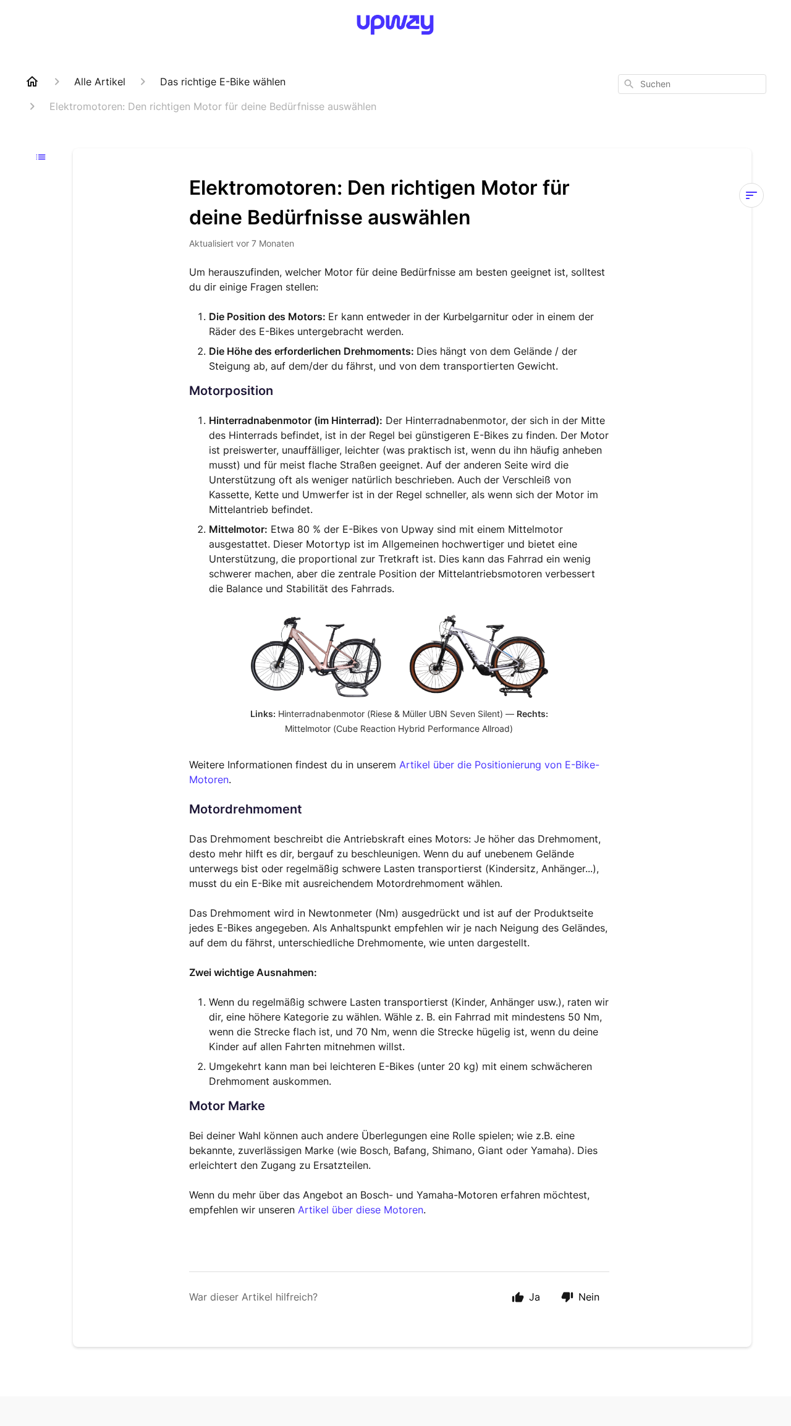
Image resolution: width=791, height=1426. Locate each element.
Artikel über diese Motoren (360, 1209)
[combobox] (692, 84)
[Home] (32, 81)
